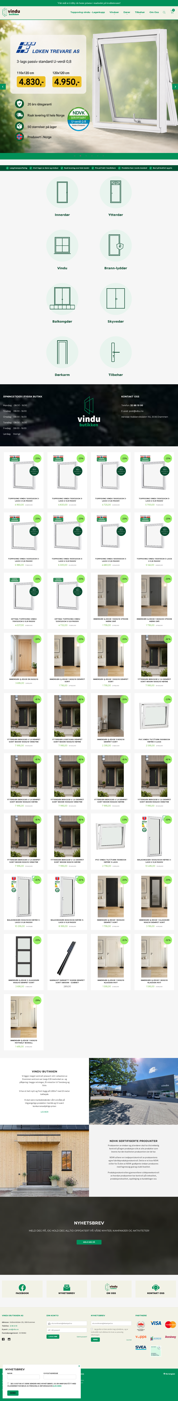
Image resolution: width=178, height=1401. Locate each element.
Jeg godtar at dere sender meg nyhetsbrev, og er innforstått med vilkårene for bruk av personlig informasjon (109, 1332)
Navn (9, 1373)
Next (175, 86)
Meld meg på (89, 1242)
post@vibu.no (136, 411)
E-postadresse (51, 1373)
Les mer (129, 1340)
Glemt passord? (82, 1337)
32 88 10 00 (136, 405)
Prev (3, 86)
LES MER (44, 1112)
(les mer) (57, 1386)
